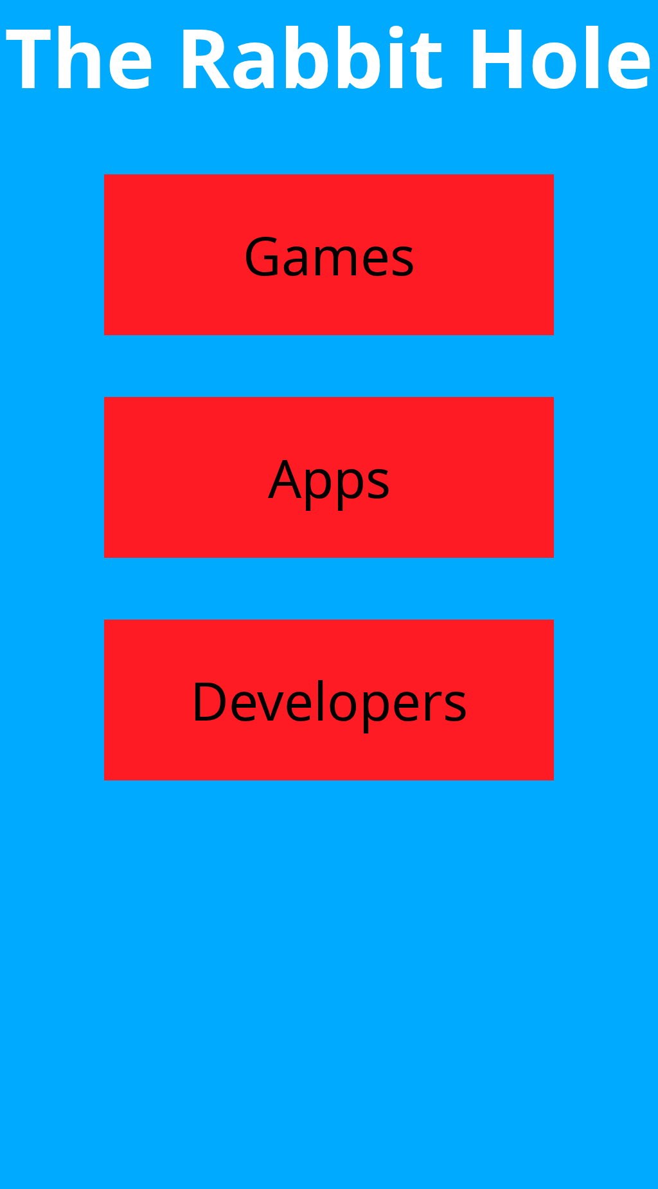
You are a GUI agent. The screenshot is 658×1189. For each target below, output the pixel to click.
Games (329, 255)
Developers (329, 700)
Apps (329, 477)
